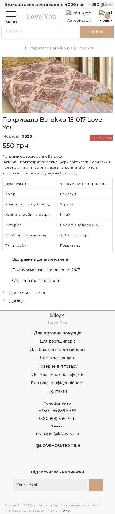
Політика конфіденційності (58, 382)
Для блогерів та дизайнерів (57, 349)
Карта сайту (48, 505)
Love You (41, 16)
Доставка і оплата (57, 357)
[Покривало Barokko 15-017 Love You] (57, 85)
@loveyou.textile (57, 445)
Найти (97, 32)
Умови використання (83, 505)
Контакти (57, 391)
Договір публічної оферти (57, 374)
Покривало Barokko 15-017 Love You (61, 48)
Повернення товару (57, 366)
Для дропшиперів (58, 341)
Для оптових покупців (58, 332)
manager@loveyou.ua (57, 433)
